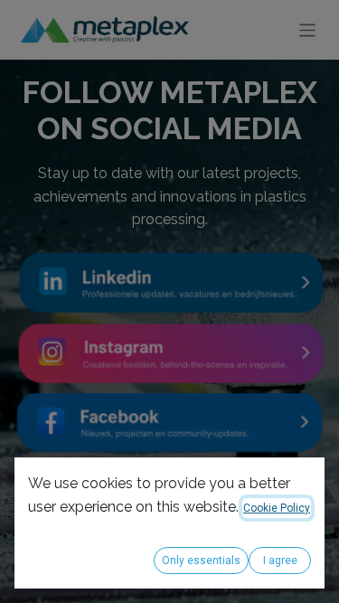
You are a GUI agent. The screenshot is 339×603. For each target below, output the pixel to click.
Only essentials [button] (201, 560)
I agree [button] (280, 560)
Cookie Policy (276, 508)
